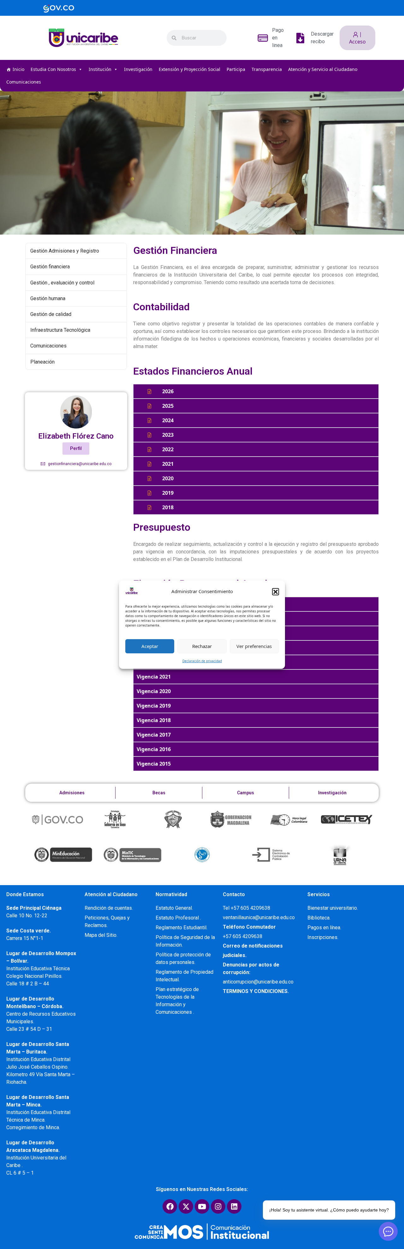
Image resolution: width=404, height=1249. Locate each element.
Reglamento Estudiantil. (181, 928)
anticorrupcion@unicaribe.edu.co (258, 982)
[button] (275, 591)
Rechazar (202, 646)
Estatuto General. (174, 908)
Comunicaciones (23, 82)
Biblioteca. (318, 918)
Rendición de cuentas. (109, 908)
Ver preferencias (254, 646)
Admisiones (72, 792)
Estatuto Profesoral (178, 918)
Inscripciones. (322, 937)
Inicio (18, 69)
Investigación (138, 69)
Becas (158, 792)
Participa (236, 69)
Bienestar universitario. (332, 908)
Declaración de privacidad (202, 661)
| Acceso (357, 38)
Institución (100, 69)
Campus (245, 792)
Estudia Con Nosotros (53, 69)
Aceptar (149, 646)
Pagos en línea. (324, 928)
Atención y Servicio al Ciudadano (322, 69)
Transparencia (267, 69)
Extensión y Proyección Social (189, 69)
